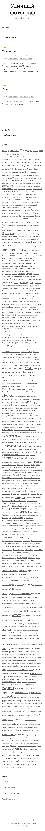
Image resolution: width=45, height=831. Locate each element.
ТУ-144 (10, 501)
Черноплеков (16, 541)
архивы (33, 570)
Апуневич (27, 210)
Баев (20, 216)
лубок (33, 644)
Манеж (34, 372)
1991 (39, 157)
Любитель (19, 360)
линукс (10, 644)
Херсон (27, 526)
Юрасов (32, 558)
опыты (31, 670)
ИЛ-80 (34, 304)
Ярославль (24, 563)
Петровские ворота (34, 439)
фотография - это (33, 749)
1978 (8, 157)
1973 (34, 154)
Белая (16, 222)
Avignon (29, 159)
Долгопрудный (26, 282)
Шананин (24, 543)
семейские (14, 711)
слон (19, 715)
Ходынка (25, 528)
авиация (26, 566)
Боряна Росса (20, 230)
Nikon (29, 175)
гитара (25, 601)
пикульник (7, 682)
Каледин (12, 317)
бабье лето (31, 574)
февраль (5, 746)
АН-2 (18, 197)
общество (19, 666)
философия (25, 746)
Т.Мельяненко (37, 498)
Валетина (16, 246)
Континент (35, 329)
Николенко (12, 413)
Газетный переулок (15, 261)
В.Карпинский (6, 239)
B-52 (33, 159)
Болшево (30, 228)
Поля (29, 446)
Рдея (4, 455)
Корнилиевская (26, 332)
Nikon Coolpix (36, 175)
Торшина (5, 509)
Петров (14, 439)
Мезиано (4, 386)
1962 (21, 154)
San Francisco (24, 183)
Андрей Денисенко (27, 207)
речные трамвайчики (18, 703)
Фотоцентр (6, 523)
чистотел (25, 761)
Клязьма (23, 326)
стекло (4, 727)
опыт (27, 670)
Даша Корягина (31, 276)
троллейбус (37, 738)
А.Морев (34, 192)
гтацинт (22, 603)
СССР (38, 465)
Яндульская (5, 563)
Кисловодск (36, 323)
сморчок (30, 715)
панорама (36, 673)
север (8, 711)
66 (28, 151)
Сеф (22, 478)
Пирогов (16, 442)
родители (39, 703)
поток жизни (21, 688)
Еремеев (4, 293)
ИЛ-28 (22, 304)
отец (8, 673)
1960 (17, 154)
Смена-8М (18, 483)
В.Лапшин (14, 239)
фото (39, 746)
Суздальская (6, 498)
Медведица (23, 384)
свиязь (21, 709)
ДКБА (3, 276)
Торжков (33, 506)
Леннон (40, 349)
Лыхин (14, 360)
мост (39, 657)
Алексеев (33, 202)
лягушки (21, 648)
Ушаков (5, 518)
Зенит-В (22, 298)
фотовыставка (6, 749)
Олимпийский (22, 424)
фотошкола (37, 752)
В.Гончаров (20, 236)
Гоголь (16, 268)
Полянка (33, 446)
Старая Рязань (6, 491)
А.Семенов (13, 194)
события (10, 720)
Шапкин (37, 544)
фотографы (7, 752)
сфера (36, 730)
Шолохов (36, 550)
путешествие (35, 692)
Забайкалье (5, 296)
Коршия (4, 335)
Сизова (21, 481)
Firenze (16, 165)
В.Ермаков (28, 236)
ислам (29, 626)
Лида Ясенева (22, 352)
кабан (14, 630)
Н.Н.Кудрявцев (35, 399)
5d (8, 151)
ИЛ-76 (26, 304)
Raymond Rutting (7, 183)
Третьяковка (13, 508)
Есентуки (17, 293)
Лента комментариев (11, 793)
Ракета (23, 452)
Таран (35, 501)
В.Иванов (36, 236)
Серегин (6, 478)
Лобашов (13, 354)
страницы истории (34, 727)
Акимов (40, 200)
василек (32, 581)
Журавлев (38, 293)
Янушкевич (16, 563)
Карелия (22, 320)
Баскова (38, 219)
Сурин (12, 498)
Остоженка (27, 427)
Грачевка (25, 271)
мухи (13, 660)
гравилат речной (7, 603)
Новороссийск (25, 416)
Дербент (24, 279)
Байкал (32, 216)
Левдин (27, 349)
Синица (33, 481)
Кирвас (23, 323)
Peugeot (39, 178)
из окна (31, 624)
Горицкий (27, 268)
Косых (16, 335)
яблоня (16, 767)
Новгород (24, 413)
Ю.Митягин (5, 558)
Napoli (21, 175)
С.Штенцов (27, 465)
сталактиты (23, 724)
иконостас (38, 624)
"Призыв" (5, 151)
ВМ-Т (29, 242)
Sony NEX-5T (17, 186)
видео (34, 585)
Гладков (25, 266)
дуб (13, 611)
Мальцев (26, 372)
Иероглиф (32, 307)
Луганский (14, 357)
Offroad (4, 178)
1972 (30, 154)
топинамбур (24, 738)
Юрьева (38, 558)
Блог (4, 48)
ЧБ (22, 537)
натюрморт (8, 663)
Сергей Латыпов (20, 475)
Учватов (37, 515)
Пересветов (36, 432)
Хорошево (39, 529)
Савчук (8, 467)
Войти (5, 782)
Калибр (18, 317)
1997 (16, 159)
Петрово (19, 439)
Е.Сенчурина (36, 288)
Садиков (14, 467)
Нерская (4, 408)
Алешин (39, 202)
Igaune (18, 172)
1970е (27, 154)
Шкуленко (21, 550)
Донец (26, 286)
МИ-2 (4, 365)
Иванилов (5, 307)
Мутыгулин (5, 399)
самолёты (30, 706)
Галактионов (27, 261)
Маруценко (8, 380)
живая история (6, 615)
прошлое (19, 693)
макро (32, 648)
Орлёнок (13, 427)
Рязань (38, 461)
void (38, 186)
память (27, 673)
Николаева (5, 413)
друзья (9, 611)
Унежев (19, 515)
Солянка (4, 486)
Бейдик (11, 222)
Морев (24, 392)
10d (17, 151)
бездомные (16, 578)
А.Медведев (28, 192)
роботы (34, 703)
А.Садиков (6, 194)
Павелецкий (32, 430)
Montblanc (16, 175)
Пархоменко (27, 433)
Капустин (15, 320)
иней (5, 626)
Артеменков (8, 213)
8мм (14, 151)
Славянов (5, 483)
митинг (4, 657)
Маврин (38, 368)
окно (4, 670)
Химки (32, 526)
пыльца (4, 697)
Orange (9, 178)
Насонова (15, 405)
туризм (23, 740)
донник (4, 611)
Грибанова (31, 271)
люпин (12, 648)
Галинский (6, 263)
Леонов (5, 352)
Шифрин (15, 550)
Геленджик (31, 263)
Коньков (7, 331)
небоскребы (24, 663)
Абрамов (27, 197)
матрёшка (26, 651)
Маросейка (25, 378)
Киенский (11, 323)
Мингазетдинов (30, 386)
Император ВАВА (26, 310)
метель (23, 654)
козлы (18, 636)
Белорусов (36, 222)
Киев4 (4, 323)
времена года (14, 597)
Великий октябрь (11, 253)
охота (12, 673)
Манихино (7, 375)
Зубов (31, 301)
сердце (24, 711)
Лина (29, 351)
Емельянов (38, 291)
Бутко (10, 236)
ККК (12, 315)
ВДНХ (19, 242)
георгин (14, 601)
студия (25, 730)
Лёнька (31, 360)
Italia (24, 172)
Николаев (32, 410)
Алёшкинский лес (20, 205)
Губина (21, 274)
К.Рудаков (6, 315)
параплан (15, 676)
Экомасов (37, 553)
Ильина (11, 310)
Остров (33, 427)
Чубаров (6, 543)
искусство (12, 626)
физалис (19, 746)
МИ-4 (8, 365)
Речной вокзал (11, 455)
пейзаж (28, 676)
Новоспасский (35, 416)
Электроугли (6, 555)
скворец (38, 711)
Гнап (30, 266)
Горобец (35, 268)
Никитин (33, 408)
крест (37, 638)
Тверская (20, 503)
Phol (3, 181)
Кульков (10, 343)
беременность (6, 581)
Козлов (13, 329)
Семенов (9, 472)
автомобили (36, 566)
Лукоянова (5, 360)
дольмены (39, 607)
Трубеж (31, 509)
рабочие (20, 697)
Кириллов (28, 323)
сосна (26, 720)
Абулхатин (5, 200)
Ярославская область (34, 563)
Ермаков (11, 293)
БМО (17, 216)
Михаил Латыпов (7, 392)
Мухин (15, 399)
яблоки (10, 767)
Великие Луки (12, 250)
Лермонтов (12, 352)
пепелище (35, 676)
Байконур (5, 219)
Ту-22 (12, 512)
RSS (18, 183)
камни (30, 630)
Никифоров (25, 410)
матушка (32, 651)
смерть (24, 715)
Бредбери (17, 234)
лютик (17, 648)
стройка (16, 730)
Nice (25, 175)
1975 (38, 154)
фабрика (30, 743)
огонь (25, 666)
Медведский (32, 384)
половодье (29, 684)
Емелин (32, 291)
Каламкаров (5, 317)
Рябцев (30, 462)
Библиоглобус (37, 225)
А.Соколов (20, 194)
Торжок (40, 506)
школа (35, 761)
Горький (4, 271)
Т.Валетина (29, 498)
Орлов (9, 427)
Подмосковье (12, 446)
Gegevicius (22, 169)
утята (24, 743)
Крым (31, 337)
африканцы (24, 574)
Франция (15, 523)
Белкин (28, 222)
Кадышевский (29, 315)
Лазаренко (30, 346)
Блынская (5, 228)
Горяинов (10, 271)
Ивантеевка (25, 307)
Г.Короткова (34, 258)
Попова (39, 446)
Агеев (29, 200)
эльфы (22, 764)
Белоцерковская (9, 225)
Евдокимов (12, 291)
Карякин (28, 320)
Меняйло (12, 386)
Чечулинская (26, 541)
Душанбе (16, 288)
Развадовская (16, 452)
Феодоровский (8, 520)
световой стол (7, 709)
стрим (10, 730)
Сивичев (27, 478)
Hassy (36, 169)
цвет (30, 755)
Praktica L (16, 180)
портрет (8, 688)
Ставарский (35, 488)
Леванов (21, 349)
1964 (24, 154)
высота (5, 600)
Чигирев (33, 541)
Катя (38, 320)
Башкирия (5, 222)
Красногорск (13, 337)
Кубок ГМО (23, 340)
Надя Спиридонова (18, 402)
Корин (19, 332)
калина (19, 630)
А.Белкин (20, 189)
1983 (23, 157)
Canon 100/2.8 (6, 162)
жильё (24, 615)
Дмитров (7, 282)
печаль (28, 679)
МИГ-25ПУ (5, 369)
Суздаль (39, 494)
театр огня (36, 735)
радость (25, 697)
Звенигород (31, 296)
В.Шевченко (13, 242)
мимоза (37, 654)
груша (18, 603)
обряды (12, 666)
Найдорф (32, 402)
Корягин (10, 335)
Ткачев (26, 506)
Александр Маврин (23, 202)
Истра (21, 312)
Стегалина (30, 491)
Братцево (8, 233)
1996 (13, 159)
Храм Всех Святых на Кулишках (18, 531)
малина (37, 648)
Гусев (29, 274)
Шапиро (30, 543)
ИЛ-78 (30, 304)
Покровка (25, 446)
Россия (6, 458)
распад (13, 701)
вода (11, 588)
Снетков (24, 483)
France (9, 168)
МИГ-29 (16, 369)
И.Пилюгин (5, 304)
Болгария (24, 228)
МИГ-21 (28, 365)
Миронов (12, 389)
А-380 (15, 189)
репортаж (36, 700)
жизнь (16, 615)
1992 (3, 159)
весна (27, 584)
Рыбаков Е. (17, 462)
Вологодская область (8, 258)
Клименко (18, 326)
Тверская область (30, 503)
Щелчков (23, 553)
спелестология (6, 724)
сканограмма (32, 711)
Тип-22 (11, 506)
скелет (4, 715)
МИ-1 (38, 362)
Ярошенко (5, 566)
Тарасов (5, 503)
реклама (23, 701)
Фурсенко (36, 523)
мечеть (32, 654)
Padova (21, 178)
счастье (8, 734)
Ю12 (29, 558)
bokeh (37, 159)
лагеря (33, 641)
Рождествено (21, 455)
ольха (22, 670)
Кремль (20, 337)
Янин (11, 563)
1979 (11, 157)
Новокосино (16, 416)
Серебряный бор (34, 475)
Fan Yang (11, 165)
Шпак (41, 550)
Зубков (27, 301)
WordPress (20, 823)
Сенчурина (31, 472)
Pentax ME (32, 178)
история (7, 629)
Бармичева (32, 219)
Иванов (12, 307)
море (35, 657)
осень (36, 669)
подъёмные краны (17, 684)
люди (6, 648)
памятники (20, 673)
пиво (33, 679)
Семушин (24, 472)
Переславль (9, 436)
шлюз (4, 764)
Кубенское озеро (14, 340)
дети (15, 607)
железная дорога (36, 611)
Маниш (17, 375)
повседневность (29, 682)
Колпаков (28, 329)
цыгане (27, 758)
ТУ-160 (16, 501)
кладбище (37, 633)
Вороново (26, 258)
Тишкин (21, 506)
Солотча (35, 483)
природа (8, 692)
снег (37, 715)
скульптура (10, 715)
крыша (4, 641)
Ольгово (39, 424)
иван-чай (18, 624)
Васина (28, 246)
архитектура (9, 574)
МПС (23, 369)
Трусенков (6, 512)
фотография (18, 748)
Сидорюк (13, 480)
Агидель (34, 200)
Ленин (35, 349)
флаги (31, 746)
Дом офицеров (19, 286)
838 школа (13, 154)
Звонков (5, 299)
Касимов (33, 320)
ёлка (21, 767)
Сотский (30, 486)
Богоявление (17, 228)
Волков (39, 256)
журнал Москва (30, 615)
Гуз (25, 274)
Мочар (33, 396)
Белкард (20, 222)
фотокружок (28, 752)
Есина (26, 293)
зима (28, 620)
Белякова (29, 225)
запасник (5, 620)
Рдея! (5, 89)
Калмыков (25, 317)
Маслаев (18, 381)
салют (17, 706)
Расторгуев (29, 452)
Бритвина (22, 234)
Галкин (13, 263)
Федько (31, 518)
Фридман (22, 523)
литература (18, 644)
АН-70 (22, 197)
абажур (11, 566)
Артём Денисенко (20, 213)
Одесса (29, 421)
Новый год (21, 418)
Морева (29, 392)
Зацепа (16, 296)
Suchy (23, 186)
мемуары (11, 654)
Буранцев (39, 234)
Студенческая (32, 494)
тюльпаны (30, 740)
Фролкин (29, 523)
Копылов (14, 332)
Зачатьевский (23, 296)
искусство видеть (22, 626)
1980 (16, 157)
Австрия (17, 200)
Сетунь (18, 478)
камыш (35, 630)
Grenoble (30, 169)
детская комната (24, 607)
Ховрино (16, 529)
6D (11, 150)
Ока (4, 424)
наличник (31, 660)
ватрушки (38, 581)
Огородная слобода (21, 421)
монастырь (22, 657)
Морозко (35, 392)
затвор (10, 620)
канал (11, 633)
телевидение (10, 738)
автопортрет (8, 570)
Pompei (8, 181)
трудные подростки (8, 740)
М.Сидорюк (24, 362)
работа (11, 696)
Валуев (22, 246)
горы (37, 601)
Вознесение (21, 256)
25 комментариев (27, 96)
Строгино (13, 494)
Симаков (26, 481)
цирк (12, 758)
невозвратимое (33, 663)
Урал (24, 515)
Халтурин (5, 526)
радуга (31, 697)
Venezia (27, 186)
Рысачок (23, 462)
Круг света (25, 337)
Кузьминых (32, 340)
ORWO (15, 178)
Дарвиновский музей (20, 276)
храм (9, 755)
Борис (13, 230)
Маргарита (33, 375)
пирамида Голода (17, 682)
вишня (5, 589)
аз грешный (20, 570)
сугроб (30, 730)
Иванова (18, 307)
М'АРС (36, 360)
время (23, 597)
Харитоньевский (13, 526)
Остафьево (20, 427)
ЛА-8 (15, 346)
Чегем (32, 538)
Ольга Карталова (31, 424)
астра (18, 574)
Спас (35, 486)
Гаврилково (5, 261)
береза (34, 577)
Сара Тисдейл (14, 470)
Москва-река (19, 396)
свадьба (38, 706)
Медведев (6, 384)
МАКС (31, 362)
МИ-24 (17, 365)
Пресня (4, 449)
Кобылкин (34, 326)
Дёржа (22, 288)
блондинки (15, 581)
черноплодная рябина (12, 761)
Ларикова (6, 349)
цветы (35, 754)
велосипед (5, 585)
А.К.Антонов (8, 191)
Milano (38, 172)
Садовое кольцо (22, 467)
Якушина (36, 561)
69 (31, 150)
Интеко (34, 310)
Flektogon (31, 165)
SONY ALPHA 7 (7, 186)
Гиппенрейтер (18, 266)
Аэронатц (38, 213)
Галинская (36, 261)
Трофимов (24, 509)
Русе (12, 462)
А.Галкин (38, 189)
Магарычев (5, 372)
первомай (5, 679)
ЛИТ (20, 345)
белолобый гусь (24, 578)
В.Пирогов (35, 239)
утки (20, 743)
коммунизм (24, 636)
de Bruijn (24, 162)
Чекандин (37, 538)
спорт (16, 723)
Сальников (30, 467)
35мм (23, 150)
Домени (12, 286)
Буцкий (15, 236)
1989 (36, 157)
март (9, 651)
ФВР (10, 518)
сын (16, 735)
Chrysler (13, 162)
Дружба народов (34, 286)
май (28, 648)
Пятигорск (34, 449)
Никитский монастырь (11, 410)
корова (9, 638)
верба (11, 585)
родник (4, 706)
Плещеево (25, 442)
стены (10, 727)
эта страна (31, 764)
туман (17, 740)
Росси (27, 455)
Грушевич (14, 274)
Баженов (26, 216)
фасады (35, 743)
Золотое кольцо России (13, 301)
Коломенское (20, 329)
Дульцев (10, 288)
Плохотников (34, 442)
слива (16, 715)
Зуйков (36, 301)
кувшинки (11, 641)
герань (20, 600)
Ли (17, 352)
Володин (18, 258)
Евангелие (5, 291)
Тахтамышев (13, 503)
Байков (37, 216)
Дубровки (5, 288)
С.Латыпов (12, 465)
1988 (32, 157)
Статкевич (21, 491)
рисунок (28, 703)
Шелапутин (26, 546)
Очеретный (7, 429)
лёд (26, 648)
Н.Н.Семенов (6, 402)
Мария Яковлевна (16, 378)
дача (28, 603)
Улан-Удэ (13, 515)
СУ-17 (4, 467)
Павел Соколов (24, 430)
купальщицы (20, 641)
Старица (14, 491)
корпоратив (16, 638)
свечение (16, 709)
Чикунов (39, 541)
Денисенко (16, 279)
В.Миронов (29, 239)
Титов (16, 506)
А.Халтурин (5, 197)
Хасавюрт (21, 526)
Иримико (11, 312)
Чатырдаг (27, 538)
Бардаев (24, 219)
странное (5, 730)
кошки (27, 638)
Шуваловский (6, 553)
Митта (25, 389)
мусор (8, 660)
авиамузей (17, 566)
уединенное (5, 743)
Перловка (20, 436)
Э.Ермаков (30, 553)
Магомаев (12, 372)
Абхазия (11, 200)
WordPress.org (8, 799)
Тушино (23, 511)
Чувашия (12, 543)
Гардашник (19, 263)
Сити (38, 480)
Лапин (35, 346)
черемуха (34, 758)
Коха (21, 335)
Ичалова (28, 312)
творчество (28, 735)
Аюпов (5, 216)
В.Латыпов (21, 239)
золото (4, 624)
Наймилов (6, 405)
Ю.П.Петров (12, 558)
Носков (38, 418)
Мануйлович (24, 375)
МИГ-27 (11, 369)
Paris (26, 178)
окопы (9, 670)
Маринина (6, 378)
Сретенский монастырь (23, 488)
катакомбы (18, 633)
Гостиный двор (17, 271)
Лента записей (8, 787)
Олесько (14, 424)
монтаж (30, 657)
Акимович (5, 202)
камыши (5, 633)
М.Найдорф (7, 362)
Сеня (37, 472)
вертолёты (19, 585)
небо (16, 663)
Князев (29, 326)
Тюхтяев (32, 512)
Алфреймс (5, 205)
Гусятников (36, 274)
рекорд (29, 701)
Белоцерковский (21, 225)
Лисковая (36, 352)
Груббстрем (6, 274)
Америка (28, 205)
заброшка (38, 615)
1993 (7, 160)
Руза (35, 458)
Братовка (36, 230)
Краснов (5, 337)
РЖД (10, 452)
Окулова (9, 424)
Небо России (30, 405)
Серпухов (13, 478)
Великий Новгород (29, 250)
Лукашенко (28, 357)
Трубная (36, 509)
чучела (30, 761)
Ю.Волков (20, 555)
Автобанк (23, 200)
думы (16, 611)
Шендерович (34, 546)
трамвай (31, 738)
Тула (16, 512)
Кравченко (32, 335)
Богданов (11, 228)
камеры (25, 630)
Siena (33, 183)
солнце (18, 719)
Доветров (15, 283)
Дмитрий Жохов (37, 279)
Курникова (32, 343)
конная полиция (33, 636)
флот (34, 746)
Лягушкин (26, 360)
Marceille (33, 172)
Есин (22, 293)
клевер (4, 636)
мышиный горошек (20, 660)
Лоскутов (6, 357)
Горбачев (20, 268)
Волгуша (33, 256)
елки (21, 611)
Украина (5, 515)
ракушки (5, 701)
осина (4, 673)
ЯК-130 (4, 561)
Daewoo (19, 162)
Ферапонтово (19, 520)
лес (37, 641)
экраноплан (15, 764)
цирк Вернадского (19, 758)
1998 (19, 159)
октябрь (13, 670)
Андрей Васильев (14, 207)
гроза (14, 603)
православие (31, 688)
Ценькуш (17, 538)
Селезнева (32, 470)
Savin (29, 183)
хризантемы (15, 755)
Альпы (11, 205)
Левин (31, 349)
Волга (27, 255)
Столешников (6, 494)
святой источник (30, 709)
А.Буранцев (26, 189)
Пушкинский (20, 449)
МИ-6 (13, 365)
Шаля (17, 543)
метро (28, 654)
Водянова (13, 256)
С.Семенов (20, 465)
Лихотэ (5, 355)
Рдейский (37, 452)
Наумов (22, 405)
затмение (16, 620)
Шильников (7, 550)
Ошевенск (17, 430)
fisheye (23, 165)
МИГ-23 (34, 365)
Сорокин (11, 486)
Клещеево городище (8, 326)
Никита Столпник (24, 408)
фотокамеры (18, 752)
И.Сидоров (12, 304)
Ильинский (17, 310)
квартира (25, 633)
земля (22, 620)
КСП (19, 315)
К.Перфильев (37, 312)
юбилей (5, 767)
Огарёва (12, 421)
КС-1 (15, 315)
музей (4, 660)
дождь (33, 607)
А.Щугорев (13, 197)
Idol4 (14, 172)
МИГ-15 (23, 365)
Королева (39, 332)
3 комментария (26, 58)
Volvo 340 (6, 189)
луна (36, 644)
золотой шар (10, 624)
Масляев (25, 381)
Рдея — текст (11, 51)
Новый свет (31, 418)
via (36, 186)
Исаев (16, 312)
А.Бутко (32, 189)
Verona (32, 186)
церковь (6, 758)
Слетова (11, 483)
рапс (9, 701)
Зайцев (12, 296)
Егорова (18, 291)
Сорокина (17, 486)
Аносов (21, 210)
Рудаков (31, 458)
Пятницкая (5, 452)
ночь (39, 663)
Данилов (10, 276)
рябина (13, 706)
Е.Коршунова (28, 288)
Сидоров (5, 481)
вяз (10, 601)
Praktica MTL (26, 181)
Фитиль (32, 520)
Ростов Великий (19, 458)
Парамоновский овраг (16, 433)
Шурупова (15, 552)
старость (37, 724)
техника (16, 738)
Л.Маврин (10, 346)
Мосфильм (27, 396)
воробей (4, 597)
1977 (4, 157)
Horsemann (6, 172)
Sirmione (37, 183)
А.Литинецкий (20, 192)
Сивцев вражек (35, 478)
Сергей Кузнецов (7, 475)
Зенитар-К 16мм (31, 299)
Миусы (38, 389)
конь (4, 638)
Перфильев (29, 436)
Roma (15, 183)
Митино (20, 389)
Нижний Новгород (13, 408)
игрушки (24, 624)
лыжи (40, 644)
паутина (21, 676)
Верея (24, 253)
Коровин (33, 332)
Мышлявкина (24, 399)
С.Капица (5, 465)
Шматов (29, 549)
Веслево (29, 253)
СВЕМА (33, 465)
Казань (36, 315)
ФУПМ (15, 517)
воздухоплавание (16, 593)
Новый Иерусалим (9, 418)
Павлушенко (6, 433)
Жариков (31, 293)
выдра (35, 597)
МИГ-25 (40, 365)
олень (18, 670)
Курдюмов (17, 343)
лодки (26, 644)
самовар (22, 706)
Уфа (32, 515)
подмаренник (6, 684)
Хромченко (8, 537)
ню (8, 666)
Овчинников (5, 421)
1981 (19, 157)
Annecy (23, 160)
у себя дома (14, 743)
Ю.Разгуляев (22, 558)
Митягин (31, 389)
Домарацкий (6, 286)
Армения (35, 210)
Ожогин (36, 421)
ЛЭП (25, 346)
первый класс (12, 679)
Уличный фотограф (22, 9)
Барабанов (17, 219)
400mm (5, 154)
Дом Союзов (37, 283)
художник (24, 755)
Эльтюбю (13, 555)
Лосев (27, 354)
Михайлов (16, 392)
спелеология (32, 720)
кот (23, 638)
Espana (6, 165)
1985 (26, 157)
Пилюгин (4, 442)
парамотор (7, 676)
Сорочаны (24, 486)
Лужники (22, 357)
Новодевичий (7, 416)
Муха (11, 399)
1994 (10, 159)
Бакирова (11, 219)
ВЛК (24, 242)
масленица (16, 651)
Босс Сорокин (28, 230)
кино (30, 633)
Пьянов (28, 449)
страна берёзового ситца (19, 727)
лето (5, 644)
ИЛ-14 (18, 304)
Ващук (32, 246)
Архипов (29, 213)
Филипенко (26, 520)
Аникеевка (15, 210)
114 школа (35, 151)
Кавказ (23, 315)
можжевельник (11, 657)
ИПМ (39, 304)
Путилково (11, 449)
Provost (35, 181)
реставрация (7, 703)
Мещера (19, 386)
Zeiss (11, 189)
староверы (31, 724)
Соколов (29, 483)
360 (41, 150)
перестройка (21, 679)
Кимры (18, 323)
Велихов (19, 253)
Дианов (30, 279)
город (31, 600)
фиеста (13, 745)
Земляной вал (14, 299)
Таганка (21, 501)
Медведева (15, 384)
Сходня (20, 497)
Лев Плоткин (15, 349)
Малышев (18, 372)
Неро (38, 405)
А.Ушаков (33, 194)
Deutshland (31, 162)
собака (4, 720)
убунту (37, 740)
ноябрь (4, 666)
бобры (22, 581)
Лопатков (20, 355)
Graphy (33, 823)
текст (4, 738)
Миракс (5, 389)
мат (21, 651)
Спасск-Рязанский (9, 488)
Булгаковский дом (31, 234)
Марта (31, 378)
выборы (30, 597)
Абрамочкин (34, 197)
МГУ (35, 362)
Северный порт (24, 470)
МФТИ (29, 368)
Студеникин (22, 494)
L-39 (29, 172)
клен (9, 635)
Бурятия (4, 236)
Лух (10, 360)
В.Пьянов (5, 242)
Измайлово (5, 310)
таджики (21, 735)
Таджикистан (28, 501)
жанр (27, 610)
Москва (8, 395)
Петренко (7, 439)
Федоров (26, 518)
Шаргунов (20, 546)
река (18, 700)
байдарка (7, 577)
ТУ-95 (4, 501)
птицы (25, 693)
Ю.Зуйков (27, 555)
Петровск (25, 439)
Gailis (15, 169)
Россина (32, 455)
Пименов (10, 442)
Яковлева (28, 560)
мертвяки (17, 654)
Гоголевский (7, 269)
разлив (36, 697)
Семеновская (17, 472)
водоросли (18, 589)
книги (14, 636)
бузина (27, 581)
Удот (37, 512)
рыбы (8, 706)
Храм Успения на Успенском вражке (26, 534)
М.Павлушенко (16, 362)
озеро (38, 666)
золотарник (35, 620)
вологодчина (36, 594)
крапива (32, 638)
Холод (33, 529)
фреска (5, 755)
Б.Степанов (12, 216)
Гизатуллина (7, 266)
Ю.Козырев (35, 555)
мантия (4, 651)
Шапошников (9, 546)
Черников (6, 541)
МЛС (20, 369)
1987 (29, 157)
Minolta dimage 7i (7, 175)
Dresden (36, 162)
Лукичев (34, 357)
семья (20, 711)
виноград (40, 585)
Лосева (33, 354)
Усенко (29, 515)
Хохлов (5, 532)
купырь (27, 641)
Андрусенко (6, 210)
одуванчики (31, 666)
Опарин (4, 427)
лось (29, 644)
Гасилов (25, 263)
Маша (31, 380)
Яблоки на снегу (15, 560)
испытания (36, 626)
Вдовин (37, 246)
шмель (9, 764)
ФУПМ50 (20, 518)
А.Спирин (26, 194)
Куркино (25, 343)
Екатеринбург (25, 291)
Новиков (30, 413)
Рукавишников (6, 462)
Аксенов (12, 202)
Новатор (18, 413)
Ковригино (6, 329)
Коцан (26, 335)
